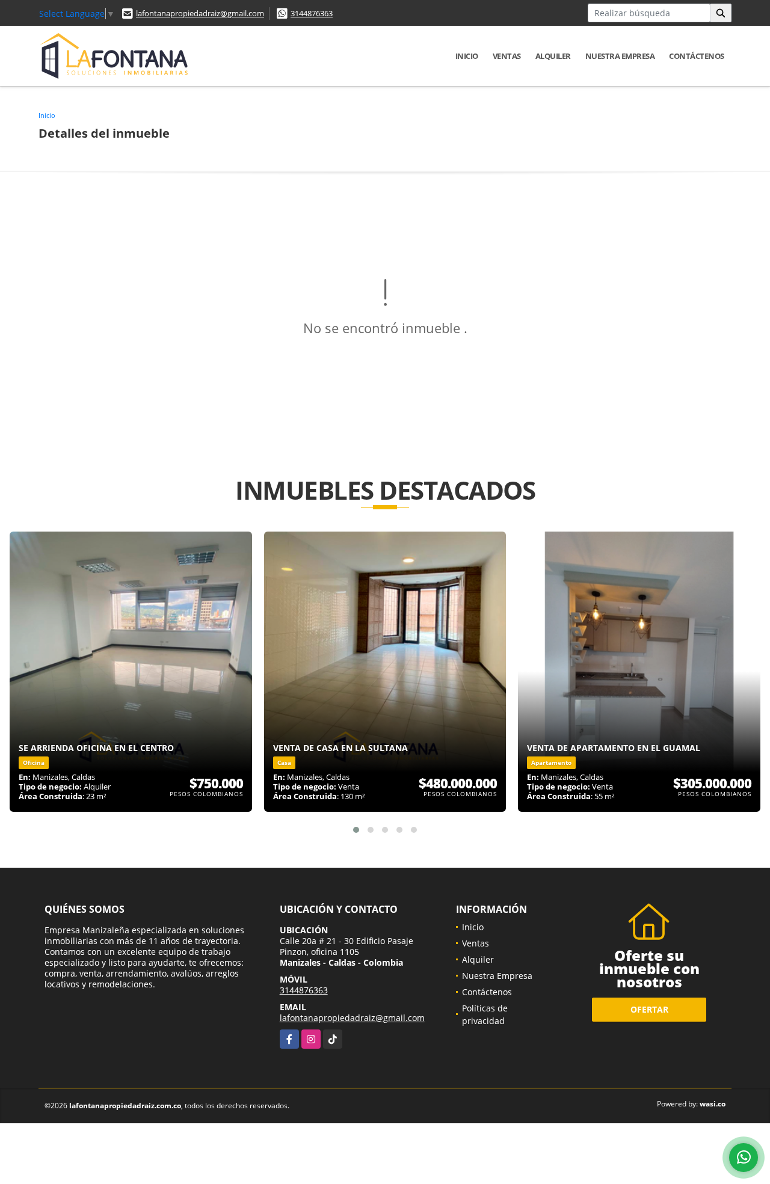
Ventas (507, 56)
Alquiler (553, 56)
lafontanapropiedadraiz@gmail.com (200, 13)
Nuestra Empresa (620, 56)
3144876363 (312, 13)
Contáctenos (696, 56)
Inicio (466, 56)
